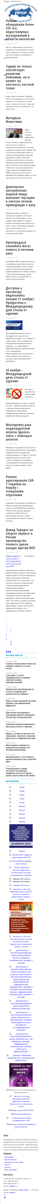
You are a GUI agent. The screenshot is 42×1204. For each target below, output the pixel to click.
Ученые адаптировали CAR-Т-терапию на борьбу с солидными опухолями (20, 485)
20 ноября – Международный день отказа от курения (18, 375)
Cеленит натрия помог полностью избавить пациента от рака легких (21, 666)
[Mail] (5, 75)
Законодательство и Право (13, 1162)
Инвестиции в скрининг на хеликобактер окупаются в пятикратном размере (18, 747)
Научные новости (10, 1159)
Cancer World (8, 1157)
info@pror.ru (13, 1186)
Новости (7, 1164)
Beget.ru (13, 1192)
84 (11, 644)
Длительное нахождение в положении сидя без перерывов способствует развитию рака (20, 715)
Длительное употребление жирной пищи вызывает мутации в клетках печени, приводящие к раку (20, 195)
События (7, 1167)
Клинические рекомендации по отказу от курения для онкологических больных (20, 691)
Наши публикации (10, 1170)
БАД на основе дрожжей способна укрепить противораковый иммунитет (21, 703)
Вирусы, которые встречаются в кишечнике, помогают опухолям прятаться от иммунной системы (20, 736)
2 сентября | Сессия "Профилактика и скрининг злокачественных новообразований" (18, 679)
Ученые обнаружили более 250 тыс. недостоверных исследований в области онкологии (20, 30)
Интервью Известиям (14, 120)
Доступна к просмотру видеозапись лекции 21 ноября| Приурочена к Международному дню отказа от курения (20, 301)
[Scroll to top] (0, 1202)
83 (11, 642)
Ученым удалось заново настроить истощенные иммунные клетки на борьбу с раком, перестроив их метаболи (20, 772)
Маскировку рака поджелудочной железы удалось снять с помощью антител (19, 431)
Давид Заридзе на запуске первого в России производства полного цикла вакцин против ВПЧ (20, 538)
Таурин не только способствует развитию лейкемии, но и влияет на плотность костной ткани (20, 77)
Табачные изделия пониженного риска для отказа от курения (20, 725)
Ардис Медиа (23, 1190)
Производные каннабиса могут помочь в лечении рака (19, 247)
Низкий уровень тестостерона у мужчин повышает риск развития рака (21, 759)
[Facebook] (4, 58)
